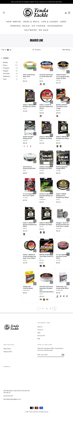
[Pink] (30, 146)
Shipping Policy (8, 351)
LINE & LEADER (49, 21)
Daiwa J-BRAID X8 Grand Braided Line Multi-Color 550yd (29, 256)
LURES (63, 21)
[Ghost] (41, 299)
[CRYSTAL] (41, 266)
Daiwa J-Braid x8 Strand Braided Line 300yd (46, 106)
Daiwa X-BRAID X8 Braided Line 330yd (62, 137)
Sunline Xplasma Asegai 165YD (61, 167)
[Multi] (24, 234)
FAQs (38, 333)
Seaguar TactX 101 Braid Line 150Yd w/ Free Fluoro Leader (62, 224)
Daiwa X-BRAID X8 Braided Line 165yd (46, 223)
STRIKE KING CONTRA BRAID (28, 287)
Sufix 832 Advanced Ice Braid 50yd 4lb (46, 75)
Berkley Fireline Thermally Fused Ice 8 (46, 256)
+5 (57, 297)
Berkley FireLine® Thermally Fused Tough (61, 106)
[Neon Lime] (44, 84)
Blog (38, 338)
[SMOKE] (44, 266)
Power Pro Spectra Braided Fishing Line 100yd (46, 195)
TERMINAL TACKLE (20, 26)
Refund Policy (7, 349)
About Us (39, 327)
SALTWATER (30, 30)
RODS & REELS (31, 21)
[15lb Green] (60, 296)
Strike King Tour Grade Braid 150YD (62, 287)
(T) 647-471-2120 (8, 396)
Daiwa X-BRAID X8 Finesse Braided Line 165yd (30, 224)
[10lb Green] (57, 296)
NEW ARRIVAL (14, 21)
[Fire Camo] (41, 84)
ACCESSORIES (55, 26)
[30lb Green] (67, 296)
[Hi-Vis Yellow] (47, 299)
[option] (36, 2)
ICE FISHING (39, 26)
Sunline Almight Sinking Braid (28, 137)
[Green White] (60, 146)
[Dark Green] (41, 116)
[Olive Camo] (24, 146)
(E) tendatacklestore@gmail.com (12, 399)
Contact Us (40, 330)
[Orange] (27, 146)
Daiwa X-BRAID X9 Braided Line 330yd (29, 105)
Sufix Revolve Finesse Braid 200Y (29, 167)
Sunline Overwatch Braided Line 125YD (46, 167)
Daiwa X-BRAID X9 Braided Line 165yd (46, 137)
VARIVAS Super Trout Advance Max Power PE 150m (62, 76)
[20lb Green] (64, 296)
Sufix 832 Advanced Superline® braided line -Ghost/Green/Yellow (46, 289)
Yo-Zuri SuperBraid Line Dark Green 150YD (62, 256)
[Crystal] (57, 116)
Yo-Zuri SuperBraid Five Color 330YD (29, 195)
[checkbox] (10, 62)
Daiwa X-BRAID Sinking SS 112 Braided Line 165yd (62, 195)
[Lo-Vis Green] (44, 299)
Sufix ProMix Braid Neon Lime (29, 75)
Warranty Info (41, 335)
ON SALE (44, 30)
